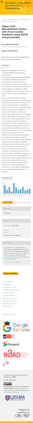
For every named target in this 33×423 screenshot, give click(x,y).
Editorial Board (7, 284)
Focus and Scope (8, 281)
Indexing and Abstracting (11, 290)
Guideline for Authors (9, 287)
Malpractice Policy (9, 295)
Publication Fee (8, 306)
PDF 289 (8, 202)
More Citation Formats (13, 262)
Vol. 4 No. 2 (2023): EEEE (21, 19)
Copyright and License (10, 301)
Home (4, 19)
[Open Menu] (2, 2)
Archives (10, 19)
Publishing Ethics (8, 293)
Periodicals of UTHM (9, 314)
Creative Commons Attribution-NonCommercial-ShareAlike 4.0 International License (16, 390)
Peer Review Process (9, 298)
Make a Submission (10, 273)
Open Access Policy (9, 304)
